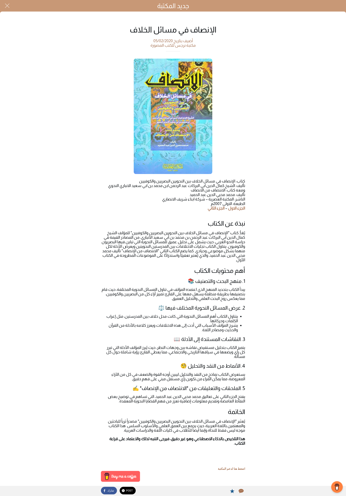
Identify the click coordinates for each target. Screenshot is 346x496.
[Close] (7, 6)
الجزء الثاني (216, 208)
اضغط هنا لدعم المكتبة (231, 468)
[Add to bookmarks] (232, 491)
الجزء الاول (236, 208)
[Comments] (240, 491)
